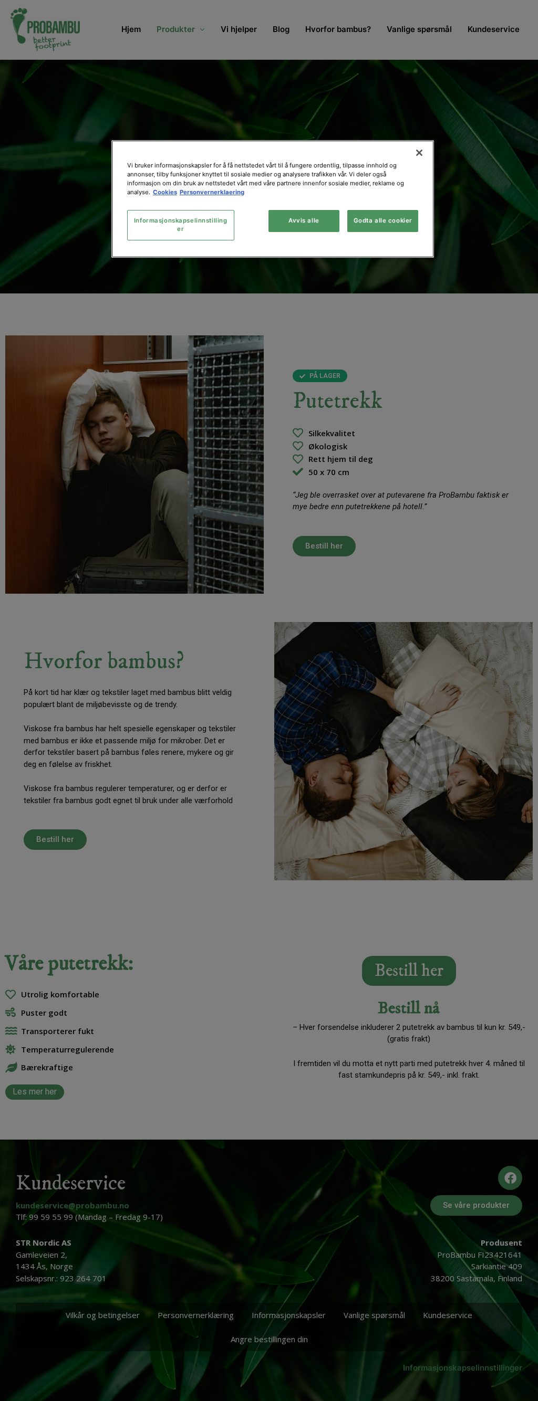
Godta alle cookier (383, 220)
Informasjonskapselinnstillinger (180, 225)
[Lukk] (419, 152)
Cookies (165, 192)
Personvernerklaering (212, 192)
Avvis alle (303, 220)
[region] (272, 199)
